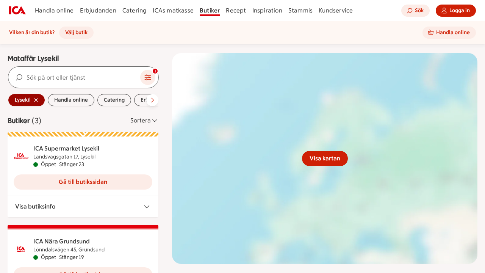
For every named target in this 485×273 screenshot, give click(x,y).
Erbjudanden (98, 10)
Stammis (300, 10)
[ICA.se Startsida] (17, 10)
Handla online (54, 10)
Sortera (140, 120)
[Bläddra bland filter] (152, 100)
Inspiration (267, 10)
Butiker (210, 10)
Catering (134, 10)
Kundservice (336, 10)
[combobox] (74, 77)
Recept (236, 10)
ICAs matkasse (173, 10)
